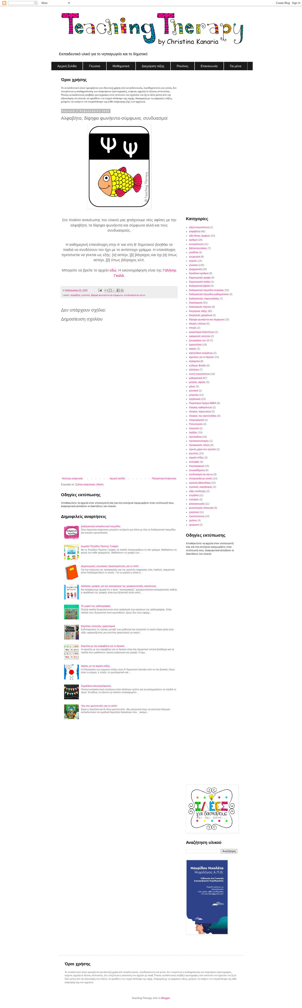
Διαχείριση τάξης (153, 66)
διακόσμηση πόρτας (200, 306)
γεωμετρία (194, 256)
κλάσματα (194, 361)
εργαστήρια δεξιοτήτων (201, 332)
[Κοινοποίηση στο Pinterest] (122, 290)
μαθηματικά (195, 378)
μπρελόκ (193, 395)
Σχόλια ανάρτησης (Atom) (89, 484)
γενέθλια (193, 252)
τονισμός (194, 499)
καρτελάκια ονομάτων (201, 353)
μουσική (193, 390)
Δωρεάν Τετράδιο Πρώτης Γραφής (100, 546)
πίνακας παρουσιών (200, 411)
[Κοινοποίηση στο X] (114, 290)
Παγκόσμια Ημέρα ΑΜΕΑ (202, 403)
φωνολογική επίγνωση (201, 507)
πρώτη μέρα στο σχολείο (202, 449)
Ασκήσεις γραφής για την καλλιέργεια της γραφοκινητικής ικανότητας (118, 586)
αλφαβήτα (75, 295)
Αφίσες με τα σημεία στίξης (95, 666)
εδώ (113, 270)
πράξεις (193, 432)
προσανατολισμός (199, 441)
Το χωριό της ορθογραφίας (96, 606)
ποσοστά (194, 428)
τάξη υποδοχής (197, 491)
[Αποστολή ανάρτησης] (99, 290)
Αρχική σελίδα (117, 478)
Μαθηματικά (121, 66)
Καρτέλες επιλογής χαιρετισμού (98, 626)
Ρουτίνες (182, 66)
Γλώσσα (94, 66)
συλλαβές (194, 461)
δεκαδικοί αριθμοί (199, 273)
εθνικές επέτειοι (197, 323)
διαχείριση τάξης (198, 311)
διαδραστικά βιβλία (199, 285)
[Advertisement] (119, 443)
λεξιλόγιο (194, 369)
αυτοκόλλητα (196, 244)
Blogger (165, 998)
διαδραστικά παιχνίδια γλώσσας (206, 290)
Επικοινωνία (209, 66)
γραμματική (195, 269)
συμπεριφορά (196, 466)
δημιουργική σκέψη (199, 281)
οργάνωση (195, 399)
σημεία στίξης (196, 457)
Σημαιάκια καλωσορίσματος (96, 686)
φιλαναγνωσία (196, 503)
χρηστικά (194, 512)
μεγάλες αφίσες (197, 382)
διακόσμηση (195, 302)
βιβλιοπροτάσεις (198, 248)
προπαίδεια (195, 436)
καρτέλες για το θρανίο (201, 357)
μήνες (192, 386)
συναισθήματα (197, 470)
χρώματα (194, 524)
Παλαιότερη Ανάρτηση (164, 478)
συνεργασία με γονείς (200, 478)
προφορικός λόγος (199, 445)
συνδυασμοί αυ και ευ (134, 295)
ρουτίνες (193, 453)
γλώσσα (85, 295)
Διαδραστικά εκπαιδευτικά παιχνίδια (100, 526)
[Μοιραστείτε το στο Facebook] (118, 290)
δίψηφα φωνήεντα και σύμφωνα (107, 295)
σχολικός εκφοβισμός (200, 487)
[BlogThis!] (110, 290)
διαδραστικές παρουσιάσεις (204, 298)
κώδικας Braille (197, 365)
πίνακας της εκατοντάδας (203, 415)
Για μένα (235, 66)
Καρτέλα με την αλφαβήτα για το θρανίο (102, 646)
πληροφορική (196, 420)
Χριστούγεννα (196, 516)
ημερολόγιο (195, 344)
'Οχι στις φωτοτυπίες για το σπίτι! (99, 705)
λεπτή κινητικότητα (199, 374)
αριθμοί (193, 239)
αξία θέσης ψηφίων (199, 235)
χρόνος (193, 520)
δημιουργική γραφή (200, 277)
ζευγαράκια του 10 (199, 340)
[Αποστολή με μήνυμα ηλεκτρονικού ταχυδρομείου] (106, 290)
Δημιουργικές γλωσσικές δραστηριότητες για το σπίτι (110, 566)
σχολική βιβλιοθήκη (200, 482)
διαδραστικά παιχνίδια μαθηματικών (209, 294)
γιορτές (193, 260)
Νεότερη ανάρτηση (72, 478)
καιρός (192, 348)
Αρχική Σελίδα (67, 66)
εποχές (193, 327)
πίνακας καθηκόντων (200, 407)
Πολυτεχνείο (196, 424)
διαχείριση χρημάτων (200, 315)
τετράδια (193, 495)
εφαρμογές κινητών (199, 336)
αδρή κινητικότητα (199, 227)
